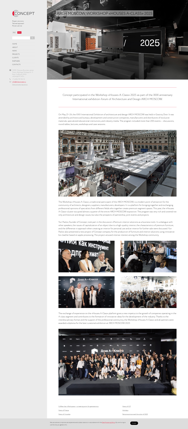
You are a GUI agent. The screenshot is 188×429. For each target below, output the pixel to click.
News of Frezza (63, 410)
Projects (16, 54)
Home (14, 44)
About (15, 47)
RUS (14, 32)
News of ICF (126, 406)
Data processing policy (20, 84)
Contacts (16, 64)
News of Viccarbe (64, 414)
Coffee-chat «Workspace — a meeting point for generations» (78, 406)
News (14, 51)
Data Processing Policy (108, 422)
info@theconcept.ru (19, 82)
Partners (16, 61)
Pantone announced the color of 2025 (135, 414)
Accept (134, 423)
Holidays (125, 410)
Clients (15, 58)
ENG (19, 32)
